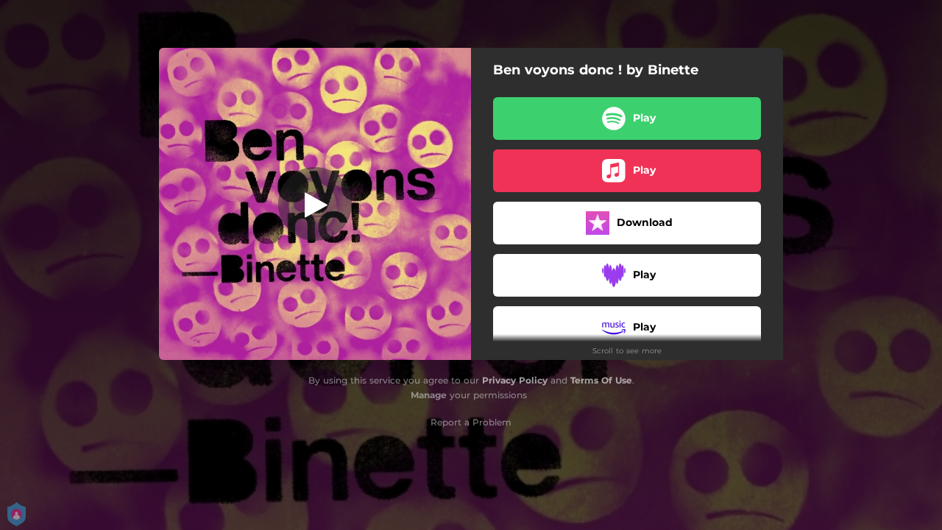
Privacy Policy (515, 380)
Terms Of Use (601, 380)
